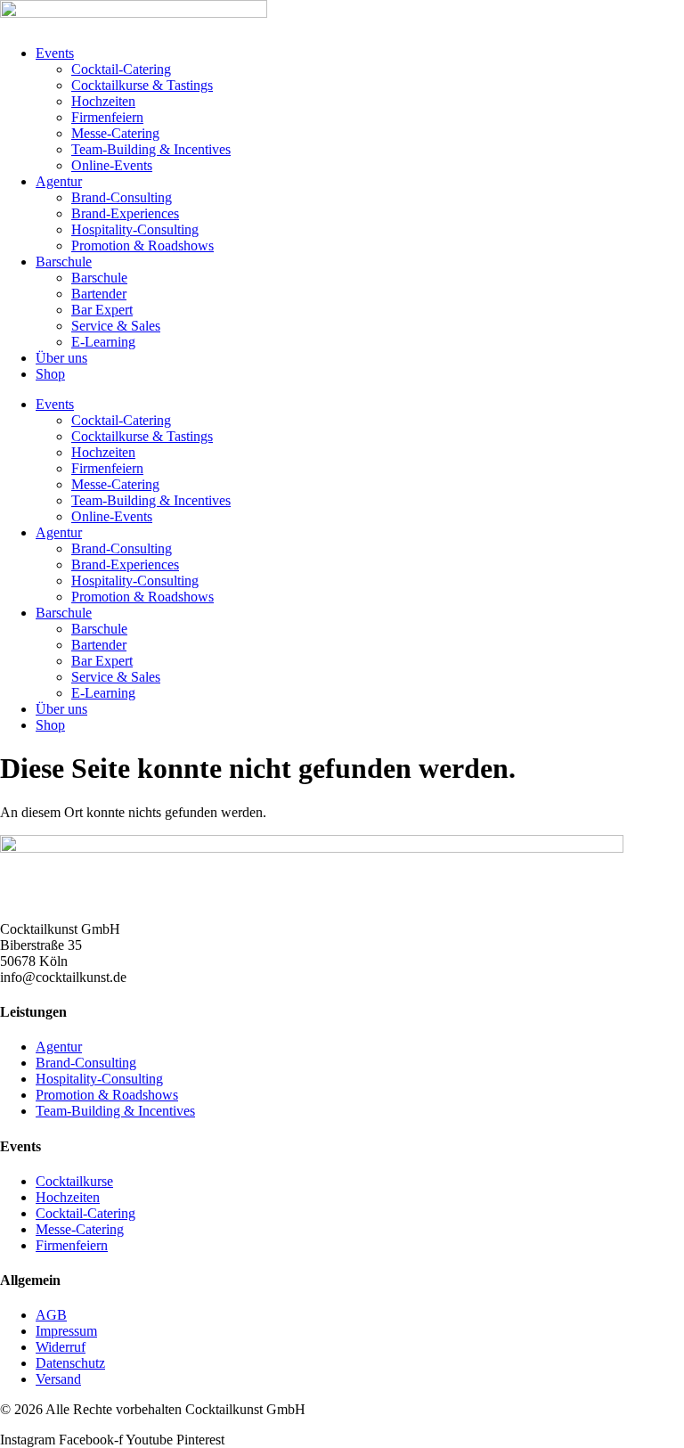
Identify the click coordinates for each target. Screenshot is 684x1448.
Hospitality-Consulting (135, 229)
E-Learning (103, 341)
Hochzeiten (103, 101)
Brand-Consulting (121, 197)
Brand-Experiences (125, 213)
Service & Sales (115, 325)
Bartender (98, 293)
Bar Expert (102, 309)
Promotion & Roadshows (142, 245)
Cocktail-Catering (121, 69)
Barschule (64, 261)
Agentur (59, 181)
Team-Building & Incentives (151, 149)
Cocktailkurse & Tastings (142, 85)
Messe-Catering (115, 133)
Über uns (61, 357)
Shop (50, 373)
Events (55, 53)
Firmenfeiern (107, 117)
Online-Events (111, 165)
